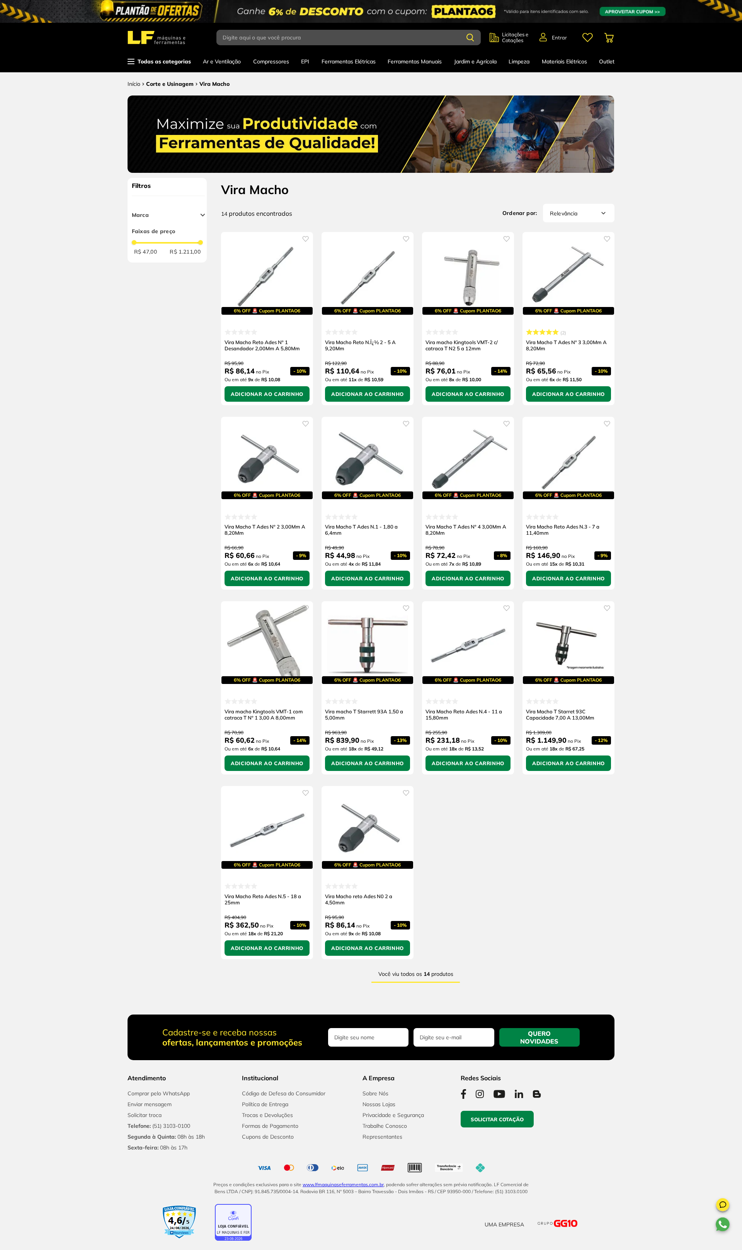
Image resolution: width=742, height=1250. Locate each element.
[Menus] (587, 37)
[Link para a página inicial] (134, 84)
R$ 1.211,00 (185, 251)
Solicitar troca (145, 1115)
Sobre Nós (375, 1093)
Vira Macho (214, 84)
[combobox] (353, 37)
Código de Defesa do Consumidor (283, 1093)
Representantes (382, 1136)
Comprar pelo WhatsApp (159, 1093)
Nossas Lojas (378, 1104)
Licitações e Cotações (515, 37)
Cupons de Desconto (268, 1136)
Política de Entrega (265, 1104)
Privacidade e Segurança (393, 1115)
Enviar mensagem (150, 1104)
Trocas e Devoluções (267, 1115)
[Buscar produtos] (470, 37)
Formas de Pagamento (270, 1125)
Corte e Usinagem (170, 84)
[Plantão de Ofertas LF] (371, 11)
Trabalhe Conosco (384, 1125)
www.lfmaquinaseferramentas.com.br (343, 1184)
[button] (722, 1206)
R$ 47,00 (145, 251)
